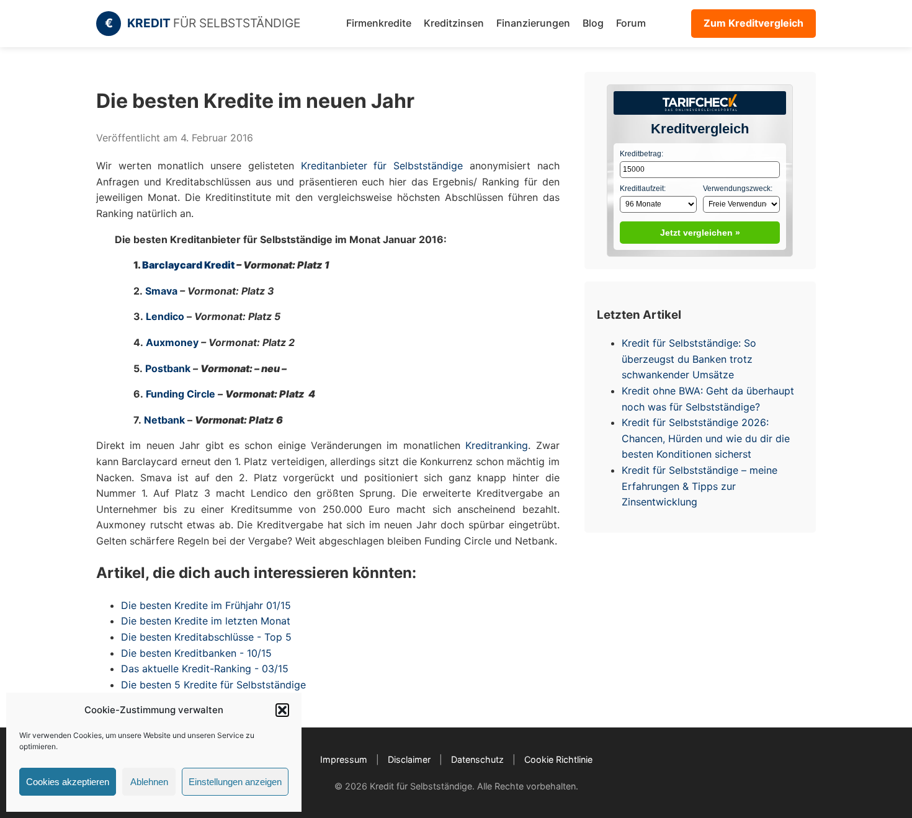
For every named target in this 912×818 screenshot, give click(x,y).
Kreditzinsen (454, 23)
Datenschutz (477, 759)
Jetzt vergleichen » (700, 233)
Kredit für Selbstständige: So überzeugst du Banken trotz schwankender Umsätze (689, 359)
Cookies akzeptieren (67, 781)
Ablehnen (149, 781)
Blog (593, 23)
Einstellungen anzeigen (235, 781)
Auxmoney (172, 342)
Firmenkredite (378, 23)
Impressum (343, 759)
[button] (282, 710)
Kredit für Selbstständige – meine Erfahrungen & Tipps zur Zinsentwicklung (699, 486)
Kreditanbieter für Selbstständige (378, 165)
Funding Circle (180, 394)
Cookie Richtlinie (558, 759)
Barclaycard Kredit (188, 265)
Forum (631, 23)
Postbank (167, 368)
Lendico (165, 316)
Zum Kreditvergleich (753, 23)
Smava (161, 291)
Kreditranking (496, 445)
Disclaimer (409, 759)
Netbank (164, 420)
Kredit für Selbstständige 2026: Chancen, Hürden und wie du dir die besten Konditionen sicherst (706, 438)
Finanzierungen (533, 23)
